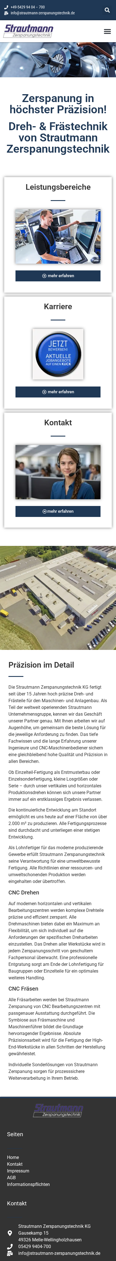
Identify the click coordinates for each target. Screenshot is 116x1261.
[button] (107, 10)
